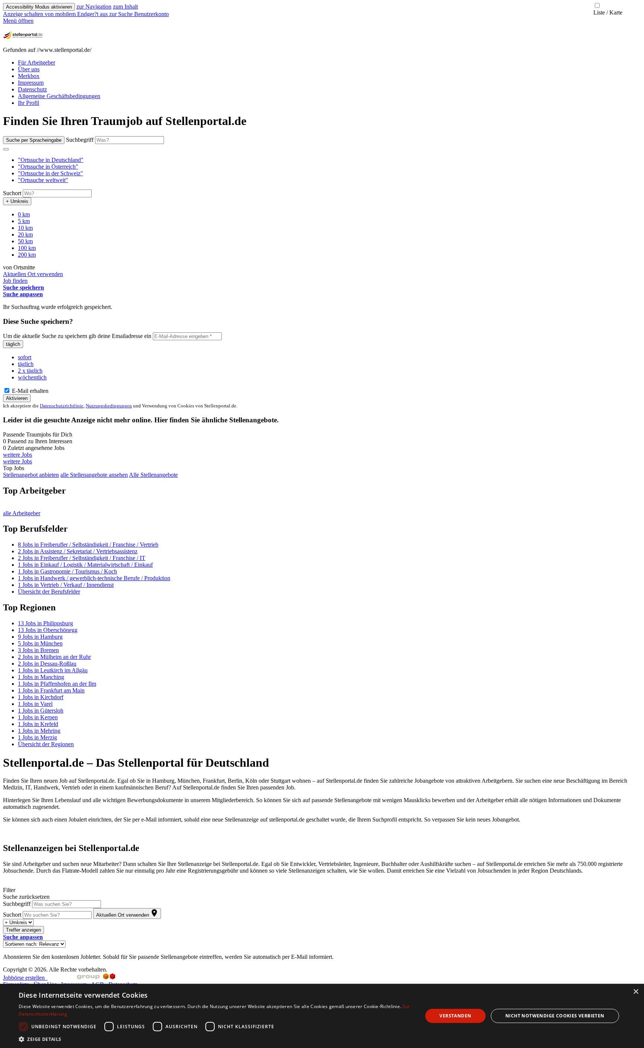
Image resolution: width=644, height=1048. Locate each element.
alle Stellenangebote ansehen (94, 475)
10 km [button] (25, 228)
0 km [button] (24, 214)
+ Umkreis (17, 201)
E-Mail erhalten (29, 391)
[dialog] (322, 1016)
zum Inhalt (125, 6)
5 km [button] (24, 221)
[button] (50, 160)
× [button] (635, 992)
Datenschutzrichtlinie (61, 406)
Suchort (12, 193)
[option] (329, 160)
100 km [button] (27, 248)
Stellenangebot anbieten (31, 475)
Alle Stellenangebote (153, 475)
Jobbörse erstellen (25, 978)
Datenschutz (32, 89)
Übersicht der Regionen (46, 744)
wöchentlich (32, 377)
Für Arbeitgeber (36, 62)
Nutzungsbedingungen (109, 406)
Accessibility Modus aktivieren (39, 7)
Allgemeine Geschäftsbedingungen (59, 96)
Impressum (31, 82)
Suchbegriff (80, 140)
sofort (24, 357)
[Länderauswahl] (6, 149)
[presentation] (56, 14)
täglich (13, 344)
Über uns (29, 69)
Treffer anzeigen (23, 930)
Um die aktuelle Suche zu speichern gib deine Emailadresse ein (77, 336)
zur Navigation (93, 6)
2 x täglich (30, 370)
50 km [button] (25, 241)
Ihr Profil (28, 103)
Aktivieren (17, 398)
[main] (322, 537)
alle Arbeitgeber (21, 513)
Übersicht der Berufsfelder (49, 591)
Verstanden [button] (455, 1016)
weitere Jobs (17, 454)
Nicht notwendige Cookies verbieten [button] (554, 1016)
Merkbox (29, 76)
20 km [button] (25, 234)
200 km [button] (27, 254)
